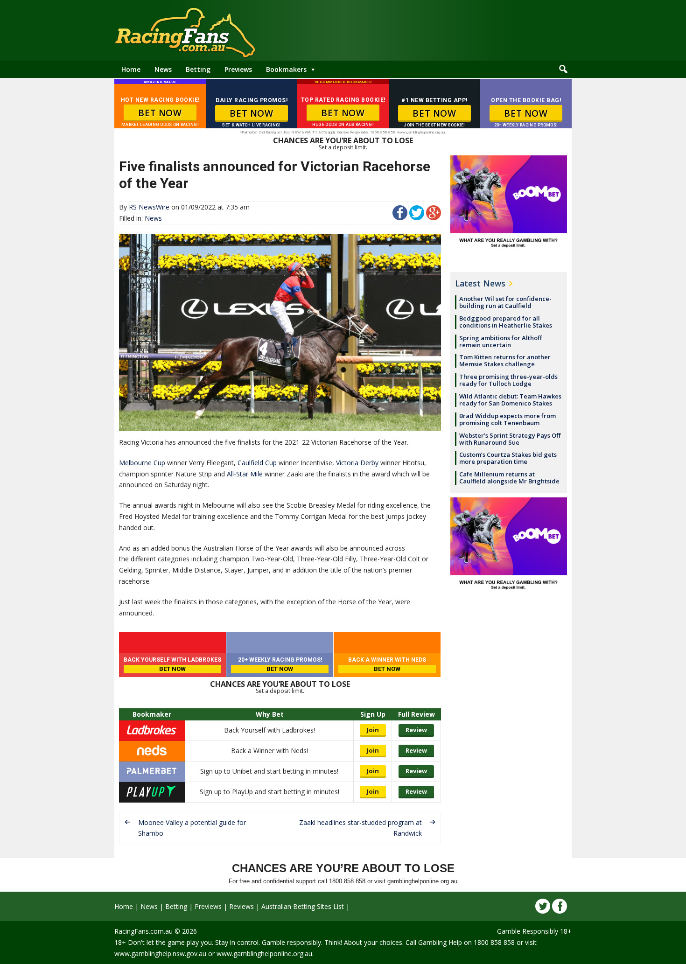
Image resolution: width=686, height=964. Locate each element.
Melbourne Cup (142, 462)
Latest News (480, 283)
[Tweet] (416, 217)
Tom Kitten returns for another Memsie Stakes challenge (505, 360)
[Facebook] (559, 906)
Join (373, 730)
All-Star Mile (245, 473)
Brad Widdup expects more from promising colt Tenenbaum (507, 419)
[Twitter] (542, 906)
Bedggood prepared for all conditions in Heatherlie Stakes (505, 321)
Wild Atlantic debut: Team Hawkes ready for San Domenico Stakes (510, 399)
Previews (238, 69)
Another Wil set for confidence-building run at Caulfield (505, 302)
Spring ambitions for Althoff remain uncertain (500, 341)
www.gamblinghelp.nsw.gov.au (160, 953)
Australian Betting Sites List (302, 906)
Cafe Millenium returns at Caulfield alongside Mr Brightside (509, 477)
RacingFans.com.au (143, 931)
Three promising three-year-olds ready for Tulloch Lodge (508, 380)
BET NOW (160, 113)
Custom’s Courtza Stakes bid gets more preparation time (508, 458)
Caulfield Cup (257, 462)
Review (416, 730)
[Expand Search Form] (563, 69)
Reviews (241, 906)
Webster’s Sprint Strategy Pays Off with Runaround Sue (509, 439)
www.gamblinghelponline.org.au (264, 953)
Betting (198, 69)
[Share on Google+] (433, 217)
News (163, 69)
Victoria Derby (357, 462)
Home (130, 69)
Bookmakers (286, 69)
